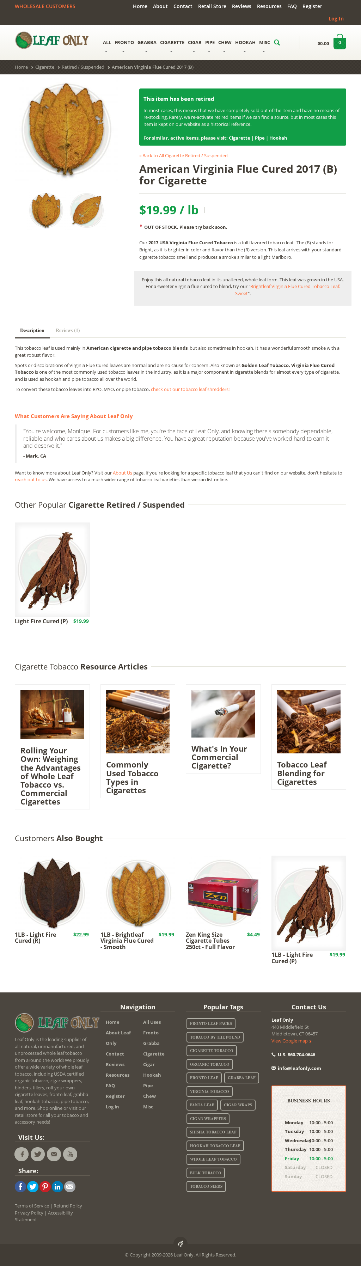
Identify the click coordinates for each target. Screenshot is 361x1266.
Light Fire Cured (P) (41, 621)
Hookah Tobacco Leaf (215, 1146)
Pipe (260, 138)
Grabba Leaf (242, 1078)
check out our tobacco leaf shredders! (190, 389)
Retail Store (212, 6)
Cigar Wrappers (208, 1118)
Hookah (278, 138)
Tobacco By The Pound (215, 1037)
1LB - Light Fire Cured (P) (292, 958)
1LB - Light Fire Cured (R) (35, 938)
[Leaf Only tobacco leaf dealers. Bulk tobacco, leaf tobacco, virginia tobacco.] (59, 1024)
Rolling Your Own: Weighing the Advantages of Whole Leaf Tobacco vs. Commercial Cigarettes (50, 776)
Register (312, 6)
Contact (182, 6)
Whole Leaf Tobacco (213, 1159)
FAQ (292, 6)
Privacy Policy (29, 1213)
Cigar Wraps (238, 1105)
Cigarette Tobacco (211, 1050)
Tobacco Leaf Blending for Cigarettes (302, 773)
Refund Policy (68, 1206)
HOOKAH (245, 42)
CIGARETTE (172, 42)
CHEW (225, 42)
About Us (122, 473)
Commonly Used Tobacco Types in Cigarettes (132, 777)
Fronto (151, 1032)
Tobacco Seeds (206, 1186)
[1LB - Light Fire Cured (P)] (309, 903)
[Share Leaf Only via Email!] (69, 1186)
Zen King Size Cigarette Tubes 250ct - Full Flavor (210, 941)
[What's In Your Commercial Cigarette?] (223, 713)
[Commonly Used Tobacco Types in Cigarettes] (138, 721)
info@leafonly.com (299, 1068)
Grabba (151, 1043)
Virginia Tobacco (209, 1091)
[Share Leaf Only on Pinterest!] (45, 1186)
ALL (107, 42)
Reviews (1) (68, 330)
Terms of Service (32, 1206)
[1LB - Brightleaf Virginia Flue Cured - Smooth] (138, 892)
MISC (264, 42)
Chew (149, 1096)
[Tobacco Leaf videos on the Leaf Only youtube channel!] (70, 1154)
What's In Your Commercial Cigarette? (219, 757)
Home (140, 6)
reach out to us (31, 479)
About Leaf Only (118, 1037)
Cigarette (239, 138)
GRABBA (147, 42)
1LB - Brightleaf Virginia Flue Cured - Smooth (127, 941)
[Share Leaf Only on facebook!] (20, 1186)
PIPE (210, 42)
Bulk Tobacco (205, 1173)
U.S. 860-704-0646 (296, 1054)
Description (32, 330)
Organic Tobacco (210, 1064)
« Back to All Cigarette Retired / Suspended (183, 155)
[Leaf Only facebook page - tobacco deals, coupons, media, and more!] (21, 1154)
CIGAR (195, 42)
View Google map (290, 1041)
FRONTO (124, 42)
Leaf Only (282, 1020)
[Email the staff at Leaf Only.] (54, 1154)
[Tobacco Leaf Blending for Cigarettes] (309, 721)
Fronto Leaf (204, 1078)
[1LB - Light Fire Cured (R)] (52, 892)
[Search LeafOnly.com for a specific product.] (276, 42)
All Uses (152, 1022)
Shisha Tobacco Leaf (213, 1132)
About (160, 6)
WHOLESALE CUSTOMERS (45, 6)
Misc (148, 1106)
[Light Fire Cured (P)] (52, 569)
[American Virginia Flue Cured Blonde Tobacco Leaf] (66, 129)
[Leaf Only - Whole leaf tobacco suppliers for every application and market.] (52, 40)
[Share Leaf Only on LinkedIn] (57, 1186)
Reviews (241, 6)
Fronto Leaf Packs (211, 1023)
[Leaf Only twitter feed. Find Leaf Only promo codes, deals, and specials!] (37, 1154)
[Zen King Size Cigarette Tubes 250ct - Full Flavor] (223, 892)
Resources (269, 6)
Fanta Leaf (202, 1105)
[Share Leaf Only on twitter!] (32, 1186)
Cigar (149, 1064)
